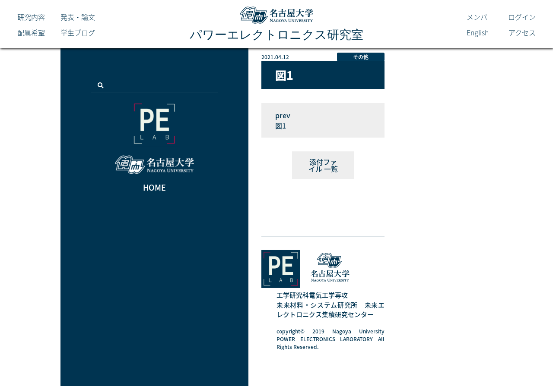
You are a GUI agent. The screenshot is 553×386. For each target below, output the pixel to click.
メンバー (480, 17)
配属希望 (31, 32)
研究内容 (31, 17)
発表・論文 (77, 17)
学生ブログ (77, 32)
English (478, 32)
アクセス (522, 32)
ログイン (522, 17)
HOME (154, 187)
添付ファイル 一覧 (323, 165)
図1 (280, 125)
